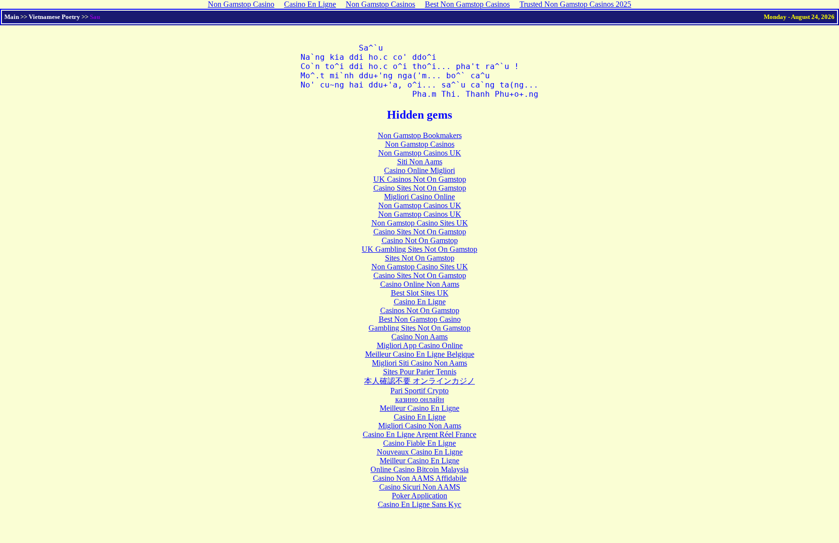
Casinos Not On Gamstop (419, 310)
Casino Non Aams (419, 337)
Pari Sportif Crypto (419, 390)
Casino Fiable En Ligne (419, 443)
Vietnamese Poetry (54, 16)
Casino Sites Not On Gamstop (419, 188)
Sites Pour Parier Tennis (419, 372)
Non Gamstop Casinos (419, 144)
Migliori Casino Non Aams (419, 425)
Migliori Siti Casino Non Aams (419, 363)
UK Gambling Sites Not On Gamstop (419, 249)
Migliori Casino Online (419, 197)
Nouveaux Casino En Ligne (420, 452)
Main (11, 16)
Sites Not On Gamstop (419, 258)
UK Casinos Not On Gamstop (419, 179)
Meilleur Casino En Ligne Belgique (419, 354)
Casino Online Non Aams (419, 284)
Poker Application (419, 495)
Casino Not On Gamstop (420, 240)
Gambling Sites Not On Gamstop (419, 328)
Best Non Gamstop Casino (420, 319)
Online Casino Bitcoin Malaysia (419, 469)
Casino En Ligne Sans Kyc (419, 504)
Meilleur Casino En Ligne (419, 408)
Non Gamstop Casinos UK (419, 153)
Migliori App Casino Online (420, 345)
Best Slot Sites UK (420, 293)
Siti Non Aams (419, 162)
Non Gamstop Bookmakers (420, 135)
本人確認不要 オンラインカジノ (419, 381)
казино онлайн (419, 399)
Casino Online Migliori (419, 170)
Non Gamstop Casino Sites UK (419, 223)
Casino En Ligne (420, 302)
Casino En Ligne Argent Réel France (419, 434)
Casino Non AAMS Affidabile (420, 478)
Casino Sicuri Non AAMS (419, 487)
